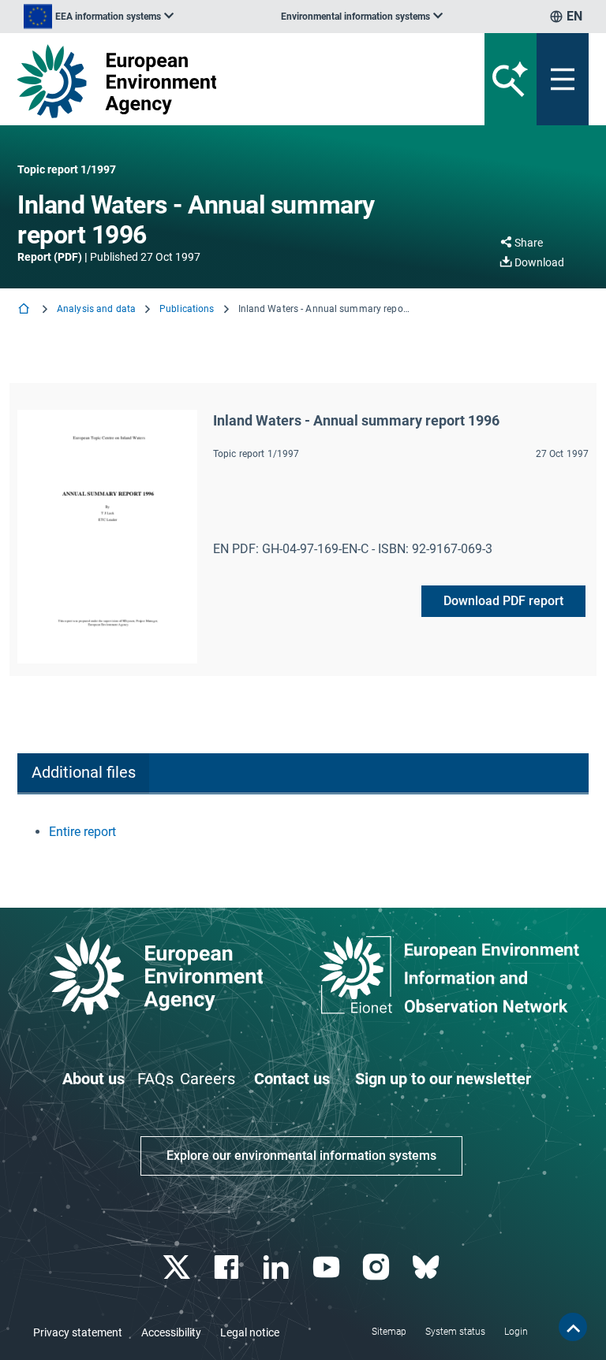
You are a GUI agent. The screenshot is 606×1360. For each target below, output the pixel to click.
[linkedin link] (278, 1267)
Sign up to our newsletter (443, 1078)
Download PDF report (503, 600)
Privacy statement (77, 1332)
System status (455, 1331)
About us (93, 1078)
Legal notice (249, 1332)
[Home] (25, 310)
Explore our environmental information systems (301, 1155)
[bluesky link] (427, 1267)
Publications (186, 308)
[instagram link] (377, 1267)
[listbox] (98, 16)
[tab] (83, 773)
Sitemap (389, 1331)
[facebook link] (228, 1267)
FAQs (155, 1078)
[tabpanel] (303, 832)
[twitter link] (178, 1267)
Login (516, 1331)
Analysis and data (96, 308)
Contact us (292, 1078)
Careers (207, 1078)
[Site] (204, 81)
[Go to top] (573, 1327)
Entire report (82, 831)
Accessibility (171, 1332)
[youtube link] (328, 1267)
